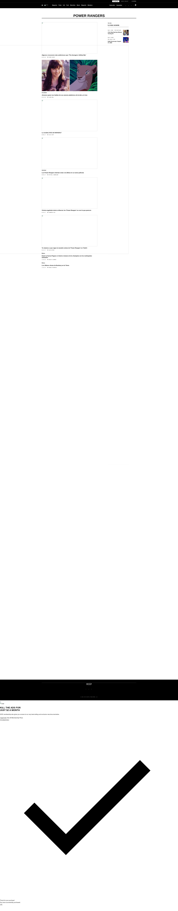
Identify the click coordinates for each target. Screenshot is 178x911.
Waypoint (83, 5)
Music (78, 5)
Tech (67, 5)
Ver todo (109, 23)
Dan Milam (118, 30)
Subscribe (112, 5)
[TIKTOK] (90, 689)
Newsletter (119, 5)
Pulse (60, 5)
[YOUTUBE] (93, 689)
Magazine (54, 5)
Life (64, 5)
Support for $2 (3, 717)
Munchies (72, 5)
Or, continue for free (5, 720)
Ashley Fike (112, 39)
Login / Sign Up (124, 1)
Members (90, 5)
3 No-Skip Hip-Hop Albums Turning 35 (115, 33)
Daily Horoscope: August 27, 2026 (114, 42)
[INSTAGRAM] (87, 689)
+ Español (133, 1)
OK (1, 904)
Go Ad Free (115, 1)
